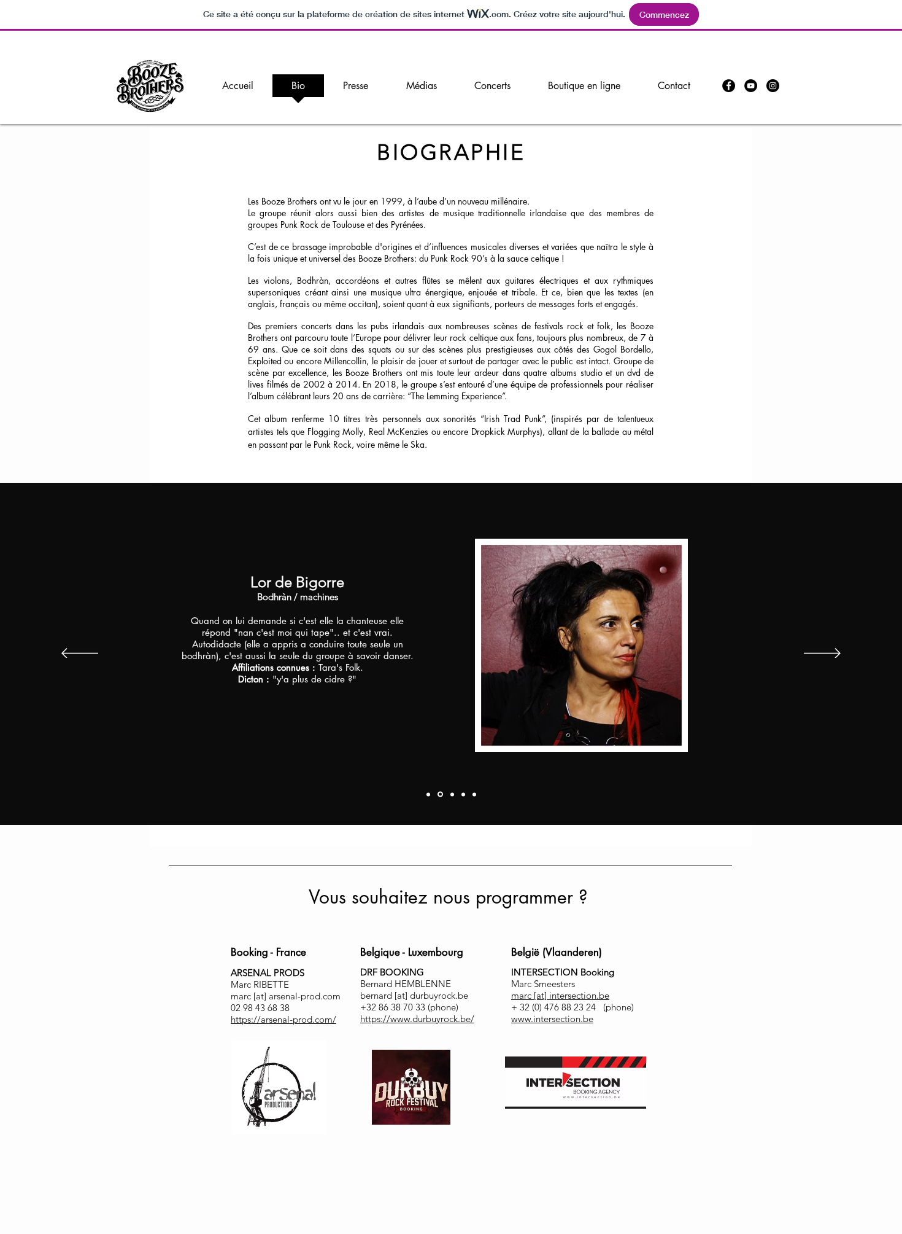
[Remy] (474, 794)
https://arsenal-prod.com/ (283, 1019)
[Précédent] (79, 654)
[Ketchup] (451, 794)
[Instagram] (772, 85)
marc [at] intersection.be (560, 995)
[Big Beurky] (428, 794)
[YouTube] (750, 85)
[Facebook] (728, 85)
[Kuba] (463, 794)
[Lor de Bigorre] (439, 794)
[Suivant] (822, 654)
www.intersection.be (552, 1019)
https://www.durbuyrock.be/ (417, 1019)
